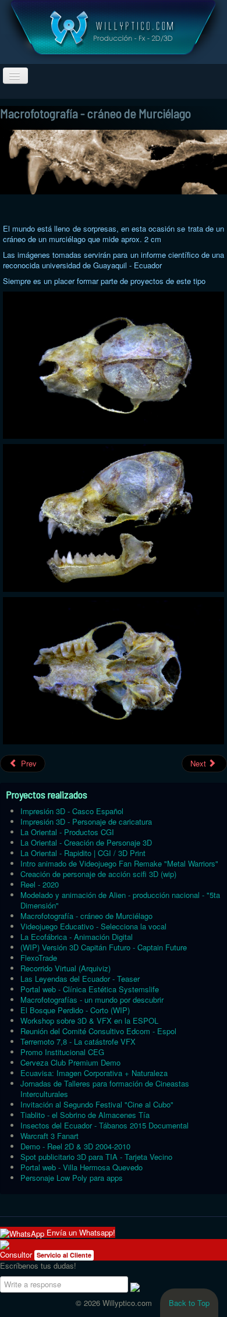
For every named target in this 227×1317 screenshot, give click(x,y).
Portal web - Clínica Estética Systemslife (89, 989)
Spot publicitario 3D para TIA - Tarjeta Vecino (96, 1156)
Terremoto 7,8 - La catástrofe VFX (78, 1041)
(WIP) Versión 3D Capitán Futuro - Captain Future (103, 947)
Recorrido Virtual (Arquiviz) (65, 968)
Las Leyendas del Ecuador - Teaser (80, 978)
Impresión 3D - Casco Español (71, 811)
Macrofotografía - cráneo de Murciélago (86, 915)
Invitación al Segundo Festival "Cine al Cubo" (96, 1104)
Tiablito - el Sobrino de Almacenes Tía (85, 1114)
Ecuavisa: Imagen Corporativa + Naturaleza (94, 1072)
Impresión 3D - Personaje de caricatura (86, 821)
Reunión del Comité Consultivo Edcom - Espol (98, 1030)
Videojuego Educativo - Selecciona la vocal (93, 926)
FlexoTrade (38, 957)
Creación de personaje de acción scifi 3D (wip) (98, 873)
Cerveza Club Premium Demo (70, 1062)
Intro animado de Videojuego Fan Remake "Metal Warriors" (119, 863)
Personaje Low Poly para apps (71, 1177)
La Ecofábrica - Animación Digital (76, 936)
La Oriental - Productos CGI (67, 831)
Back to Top (189, 1302)
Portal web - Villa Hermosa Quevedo (81, 1167)
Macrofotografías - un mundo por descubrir (92, 999)
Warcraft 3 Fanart (49, 1135)
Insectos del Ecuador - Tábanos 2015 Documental (104, 1125)
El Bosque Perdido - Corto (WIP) (75, 1010)
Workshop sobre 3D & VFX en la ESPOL (89, 1020)
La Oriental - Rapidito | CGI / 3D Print (83, 852)
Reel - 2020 (39, 884)
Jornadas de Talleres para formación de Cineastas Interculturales (104, 1088)
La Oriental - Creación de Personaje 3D (86, 842)
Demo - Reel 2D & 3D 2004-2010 (75, 1146)
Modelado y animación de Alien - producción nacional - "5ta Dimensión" (120, 900)
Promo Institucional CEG (62, 1051)
